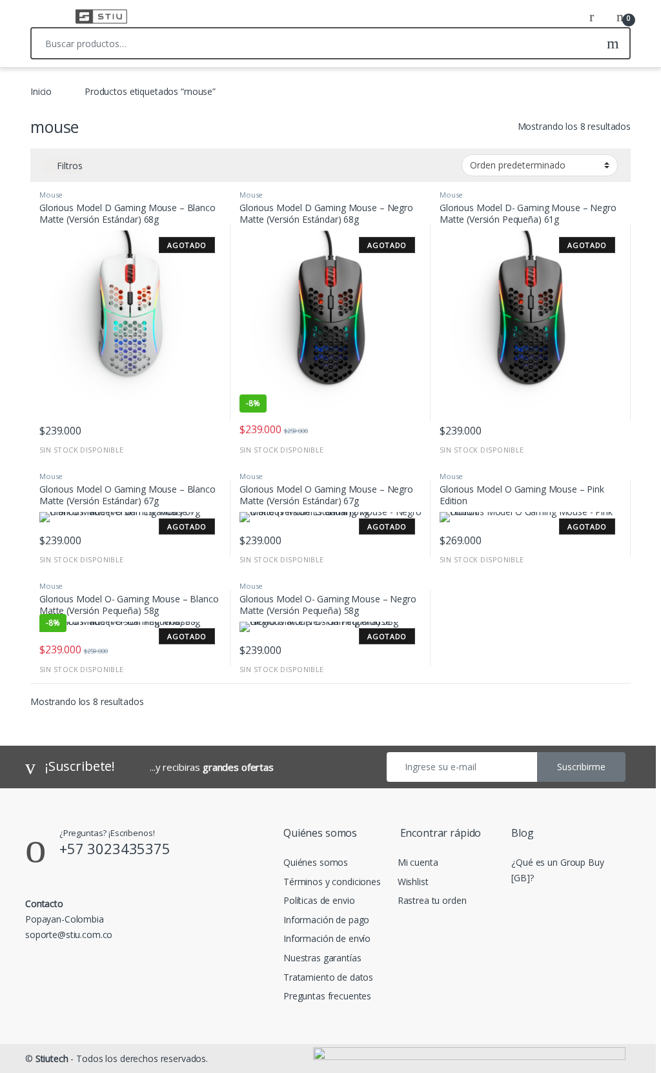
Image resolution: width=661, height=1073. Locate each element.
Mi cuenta (418, 862)
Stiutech (52, 1058)
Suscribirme (581, 767)
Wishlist (413, 881)
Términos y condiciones (332, 881)
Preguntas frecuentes (327, 996)
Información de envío (327, 938)
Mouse (51, 194)
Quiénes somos (315, 862)
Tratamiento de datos (328, 977)
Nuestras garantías (322, 958)
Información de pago (326, 920)
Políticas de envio (318, 900)
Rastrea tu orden (432, 900)
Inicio (41, 91)
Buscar (612, 43)
